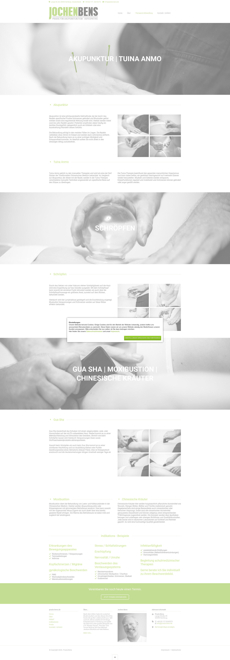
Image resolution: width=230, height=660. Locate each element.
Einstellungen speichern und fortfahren (142, 338)
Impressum (115, 331)
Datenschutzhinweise (94, 331)
